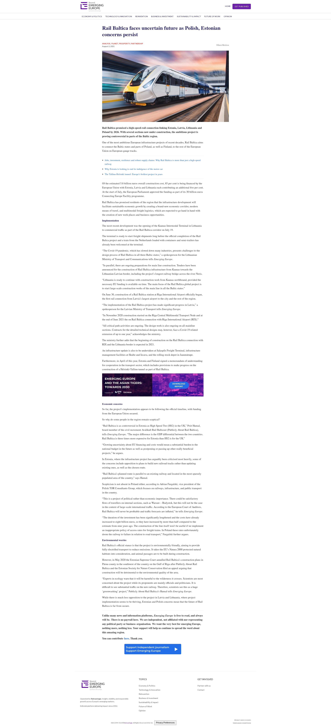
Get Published (242, 6)
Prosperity (124, 44)
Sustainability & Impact (189, 16)
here (126, 638)
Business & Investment (162, 16)
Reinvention (141, 16)
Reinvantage (128, 723)
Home (228, 6)
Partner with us (204, 686)
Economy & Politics (92, 16)
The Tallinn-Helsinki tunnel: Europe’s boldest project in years (134, 174)
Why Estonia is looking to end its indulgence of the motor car (134, 168)
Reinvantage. (96, 699)
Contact (200, 690)
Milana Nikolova (222, 45)
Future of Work (212, 16)
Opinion (228, 16)
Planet (114, 44)
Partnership (137, 44)
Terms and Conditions (242, 723)
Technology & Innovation (118, 16)
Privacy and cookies (242, 720)
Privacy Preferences (165, 723)
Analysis (106, 44)
